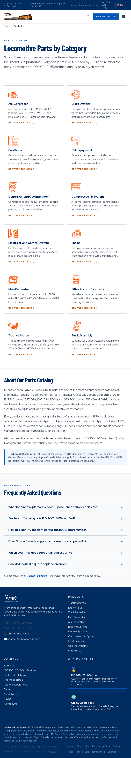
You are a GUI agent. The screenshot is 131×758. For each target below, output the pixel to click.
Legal (70, 752)
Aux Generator (76, 621)
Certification (83, 746)
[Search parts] (88, 16)
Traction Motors (77, 602)
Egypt (7, 698)
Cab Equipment (77, 640)
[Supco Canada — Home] (18, 16)
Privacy (53, 751)
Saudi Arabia (11, 694)
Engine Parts (75, 607)
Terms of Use (98, 752)
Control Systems (78, 631)
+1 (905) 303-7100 (106, 5)
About (70, 746)
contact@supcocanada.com (85, 5)
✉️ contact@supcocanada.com (22, 638)
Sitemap (112, 752)
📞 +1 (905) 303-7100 (16, 633)
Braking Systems (77, 626)
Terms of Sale (82, 752)
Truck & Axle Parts (78, 612)
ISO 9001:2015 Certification (20, 670)
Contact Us (10, 703)
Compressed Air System (81, 636)
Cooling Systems (78, 645)
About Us (9, 665)
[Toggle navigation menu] (123, 16)
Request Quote (105, 16)
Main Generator (77, 617)
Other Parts (74, 650)
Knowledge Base (13, 679)
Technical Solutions (15, 674)
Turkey (8, 689)
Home (7, 26)
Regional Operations (15, 684)
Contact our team (37, 575)
